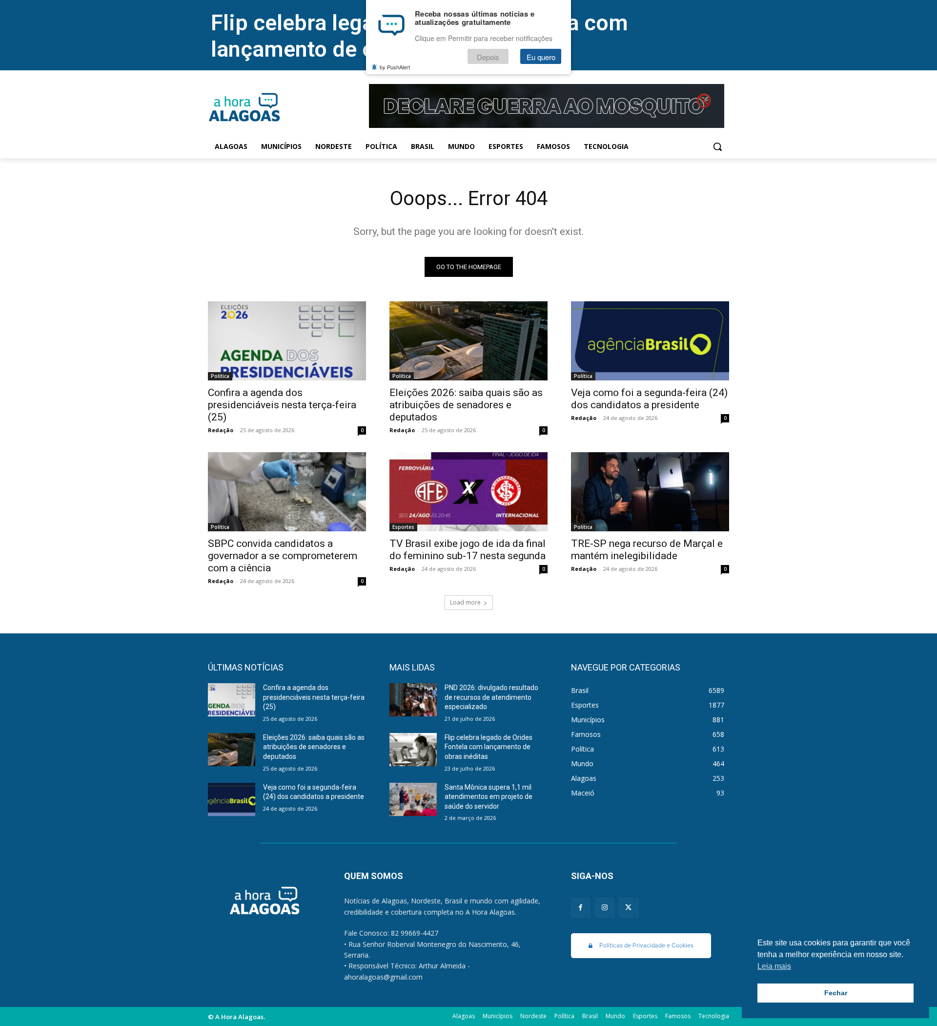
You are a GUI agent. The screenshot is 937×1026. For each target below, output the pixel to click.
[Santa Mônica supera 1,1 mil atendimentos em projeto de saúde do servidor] (413, 799)
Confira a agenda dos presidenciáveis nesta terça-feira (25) (282, 405)
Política (220, 376)
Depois (488, 57)
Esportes (403, 526)
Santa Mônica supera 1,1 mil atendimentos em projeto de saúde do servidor (488, 796)
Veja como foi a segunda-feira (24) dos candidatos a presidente (649, 399)
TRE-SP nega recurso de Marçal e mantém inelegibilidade (647, 550)
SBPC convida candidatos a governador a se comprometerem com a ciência (282, 556)
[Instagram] (604, 907)
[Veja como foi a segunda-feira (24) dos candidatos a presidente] (650, 340)
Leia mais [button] (774, 966)
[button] (717, 146)
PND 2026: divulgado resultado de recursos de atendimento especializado (491, 697)
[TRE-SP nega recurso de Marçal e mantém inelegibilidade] (650, 491)
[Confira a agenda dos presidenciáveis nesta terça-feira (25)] (287, 340)
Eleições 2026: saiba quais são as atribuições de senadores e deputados (466, 405)
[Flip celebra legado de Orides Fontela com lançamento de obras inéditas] (413, 749)
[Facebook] (580, 907)
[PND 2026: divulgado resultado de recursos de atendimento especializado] (413, 699)
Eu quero (541, 57)
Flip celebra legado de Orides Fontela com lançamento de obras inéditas (488, 746)
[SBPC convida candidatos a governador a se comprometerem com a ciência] (287, 491)
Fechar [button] (835, 993)
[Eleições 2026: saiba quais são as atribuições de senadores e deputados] (468, 340)
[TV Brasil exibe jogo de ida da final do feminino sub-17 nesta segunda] (468, 491)
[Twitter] (628, 907)
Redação (220, 430)
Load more (465, 602)
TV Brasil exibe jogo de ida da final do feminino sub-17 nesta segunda (467, 550)
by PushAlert (395, 67)
